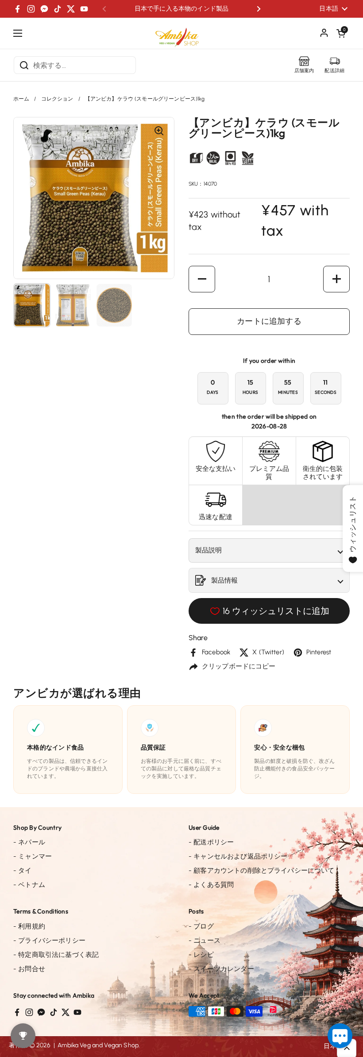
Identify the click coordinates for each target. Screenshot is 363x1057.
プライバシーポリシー (49, 940)
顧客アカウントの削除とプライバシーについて (261, 870)
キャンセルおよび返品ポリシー (238, 856)
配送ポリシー (211, 842)
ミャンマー (32, 856)
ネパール (29, 842)
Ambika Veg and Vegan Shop (98, 1045)
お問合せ (29, 969)
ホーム (21, 99)
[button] (341, 33)
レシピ (201, 955)
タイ (22, 870)
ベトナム (29, 885)
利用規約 (29, 926)
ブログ (201, 926)
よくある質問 (211, 885)
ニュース (204, 940)
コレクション (57, 99)
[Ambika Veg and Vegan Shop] (181, 34)
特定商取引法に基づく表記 (56, 955)
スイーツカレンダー (221, 969)
